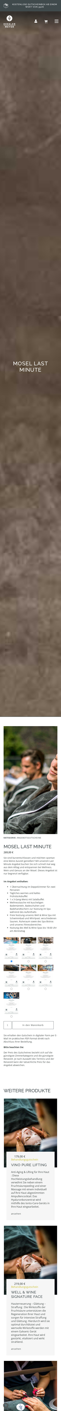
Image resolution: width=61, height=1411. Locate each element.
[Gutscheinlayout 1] (11, 948)
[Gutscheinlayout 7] (11, 1003)
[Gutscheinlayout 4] (11, 976)
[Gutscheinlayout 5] (28, 976)
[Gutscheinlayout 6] (45, 976)
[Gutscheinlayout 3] (45, 948)
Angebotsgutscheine (29, 837)
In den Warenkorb (33, 1025)
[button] (5, 1405)
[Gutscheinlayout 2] (28, 948)
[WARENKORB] (46, 22)
